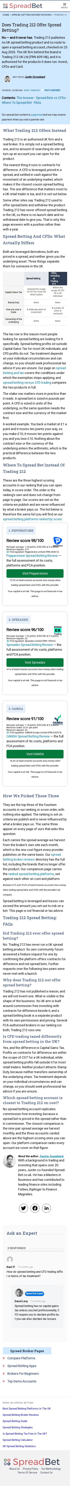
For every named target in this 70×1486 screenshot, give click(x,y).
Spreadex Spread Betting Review (29, 645)
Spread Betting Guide (15, 1421)
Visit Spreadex (35, 662)
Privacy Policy (30, 1468)
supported (37, 114)
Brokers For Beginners (23, 1373)
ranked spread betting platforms (31, 874)
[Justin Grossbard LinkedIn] (46, 1208)
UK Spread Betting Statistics (19, 1446)
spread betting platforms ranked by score (32, 519)
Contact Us (46, 1472)
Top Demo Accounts (21, 1381)
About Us (14, 1468)
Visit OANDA (35, 754)
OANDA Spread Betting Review (28, 736)
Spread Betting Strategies (18, 1427)
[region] (35, 298)
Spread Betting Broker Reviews (31, 15)
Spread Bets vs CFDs (51, 98)
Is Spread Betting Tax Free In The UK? (25, 1433)
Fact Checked (52, 90)
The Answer (25, 98)
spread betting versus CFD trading (27, 382)
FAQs (37, 102)
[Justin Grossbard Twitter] (23, 1208)
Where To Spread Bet (17, 102)
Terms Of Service (27, 1472)
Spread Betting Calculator (18, 1440)
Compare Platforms (21, 1358)
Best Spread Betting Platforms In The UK (27, 1408)
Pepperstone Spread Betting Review (32, 556)
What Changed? (32, 90)
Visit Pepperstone (35, 573)
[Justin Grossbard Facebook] (35, 1208)
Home (6, 15)
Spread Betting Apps (21, 1366)
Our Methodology (51, 1468)
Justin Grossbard (35, 76)
